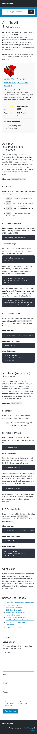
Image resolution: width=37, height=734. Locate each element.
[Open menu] (33, 3)
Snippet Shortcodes (13, 627)
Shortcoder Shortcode (14, 608)
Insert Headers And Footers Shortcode (20, 603)
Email (5, 683)
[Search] (31, 11)
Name (5, 674)
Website (5, 692)
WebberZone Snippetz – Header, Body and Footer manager (16, 82)
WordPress (28, 728)
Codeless (31, 730)
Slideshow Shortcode (14, 610)
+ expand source (9, 345)
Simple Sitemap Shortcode (15, 612)
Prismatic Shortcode (13, 605)
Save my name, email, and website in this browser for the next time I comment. (18, 703)
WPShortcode (7, 3)
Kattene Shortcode (13, 615)
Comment (7, 652)
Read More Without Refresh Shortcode (20, 620)
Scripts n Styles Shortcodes (16, 617)
